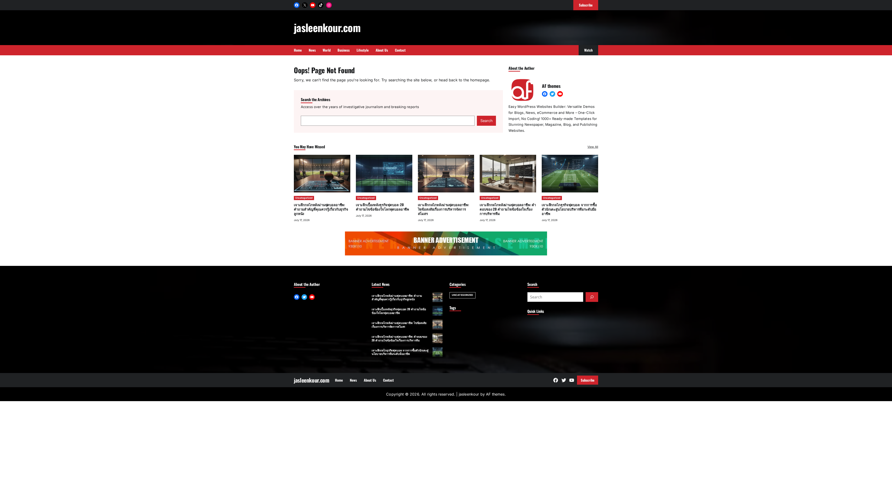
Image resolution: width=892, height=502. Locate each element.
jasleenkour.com (327, 27)
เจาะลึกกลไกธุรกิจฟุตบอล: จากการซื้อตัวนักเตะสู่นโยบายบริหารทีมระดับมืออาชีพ (569, 209)
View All (592, 147)
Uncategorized (304, 197)
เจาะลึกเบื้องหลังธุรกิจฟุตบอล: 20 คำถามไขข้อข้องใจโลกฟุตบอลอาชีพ (382, 206)
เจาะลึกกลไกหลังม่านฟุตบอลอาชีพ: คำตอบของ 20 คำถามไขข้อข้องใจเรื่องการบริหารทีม (508, 209)
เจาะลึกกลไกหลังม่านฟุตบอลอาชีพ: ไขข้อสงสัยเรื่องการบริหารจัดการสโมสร (443, 209)
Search (486, 120)
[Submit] (592, 297)
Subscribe (587, 380)
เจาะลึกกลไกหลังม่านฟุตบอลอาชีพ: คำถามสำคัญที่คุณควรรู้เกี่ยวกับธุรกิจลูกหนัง (321, 209)
